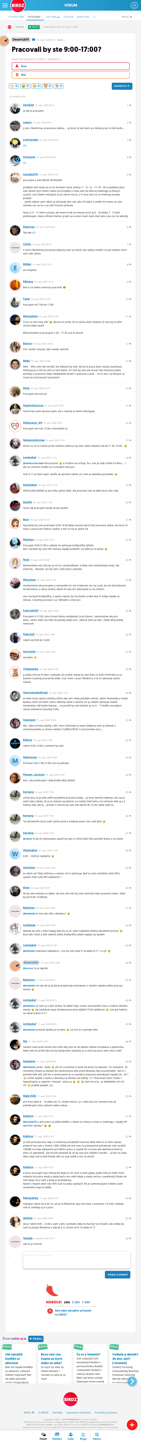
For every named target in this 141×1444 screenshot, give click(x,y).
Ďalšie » (61, 39)
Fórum (70, 5)
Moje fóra (83, 16)
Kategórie (34, 16)
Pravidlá (106, 1412)
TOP (51, 16)
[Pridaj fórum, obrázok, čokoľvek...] (132, 1425)
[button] (129, 1380)
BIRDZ (9, 27)
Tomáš (48, 1424)
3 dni (76, 1302)
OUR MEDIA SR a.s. (74, 1419)
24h (67, 1302)
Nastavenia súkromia (78, 1412)
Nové (17, 16)
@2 (25, 145)
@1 (25, 162)
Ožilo (67, 16)
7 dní (86, 1302)
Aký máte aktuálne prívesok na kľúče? (73, 1313)
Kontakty (57, 1412)
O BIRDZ (43, 1412)
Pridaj (117, 1274)
